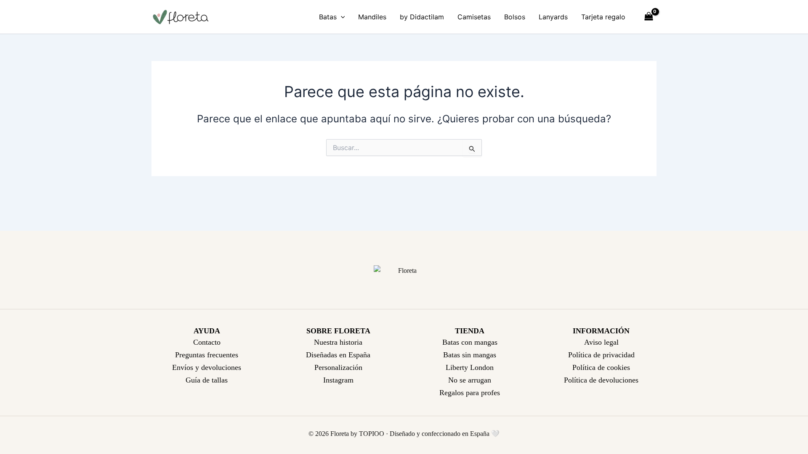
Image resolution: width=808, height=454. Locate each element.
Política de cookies (601, 367)
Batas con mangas (469, 342)
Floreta (339, 433)
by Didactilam (422, 17)
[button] (341, 17)
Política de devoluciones (601, 380)
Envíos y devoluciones (206, 367)
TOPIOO (371, 433)
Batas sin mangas (469, 355)
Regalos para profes (469, 392)
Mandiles (372, 17)
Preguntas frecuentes (206, 355)
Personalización (338, 367)
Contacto (207, 342)
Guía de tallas (207, 380)
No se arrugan (469, 380)
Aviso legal (601, 342)
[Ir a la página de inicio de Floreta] (404, 271)
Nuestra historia (338, 342)
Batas (328, 17)
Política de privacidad (601, 355)
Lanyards (553, 17)
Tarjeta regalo (603, 17)
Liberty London (470, 367)
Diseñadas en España (338, 355)
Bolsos (514, 17)
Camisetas (474, 17)
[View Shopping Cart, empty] (648, 17)
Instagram (338, 380)
